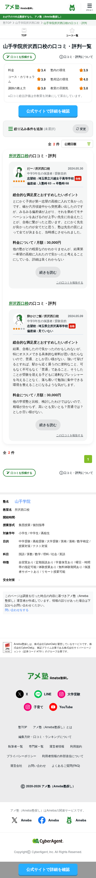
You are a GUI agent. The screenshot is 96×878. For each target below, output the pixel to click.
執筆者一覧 (15, 746)
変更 (83, 129)
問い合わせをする (17, 610)
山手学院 (23, 501)
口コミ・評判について (78, 57)
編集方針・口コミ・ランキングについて (45, 736)
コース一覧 (72, 35)
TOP (24, 35)
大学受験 (73, 694)
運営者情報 (56, 746)
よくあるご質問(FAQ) (66, 765)
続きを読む (48, 272)
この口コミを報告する (69, 282)
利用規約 (76, 746)
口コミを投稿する (21, 57)
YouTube (66, 706)
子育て (38, 706)
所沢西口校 (19, 155)
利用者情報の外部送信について (62, 756)
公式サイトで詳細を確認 (48, 111)
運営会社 (16, 765)
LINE (47, 694)
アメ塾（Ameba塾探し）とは (52, 727)
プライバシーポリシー (21, 756)
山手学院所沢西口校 (27, 22)
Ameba (26, 820)
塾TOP (7, 22)
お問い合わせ (37, 765)
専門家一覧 (36, 746)
